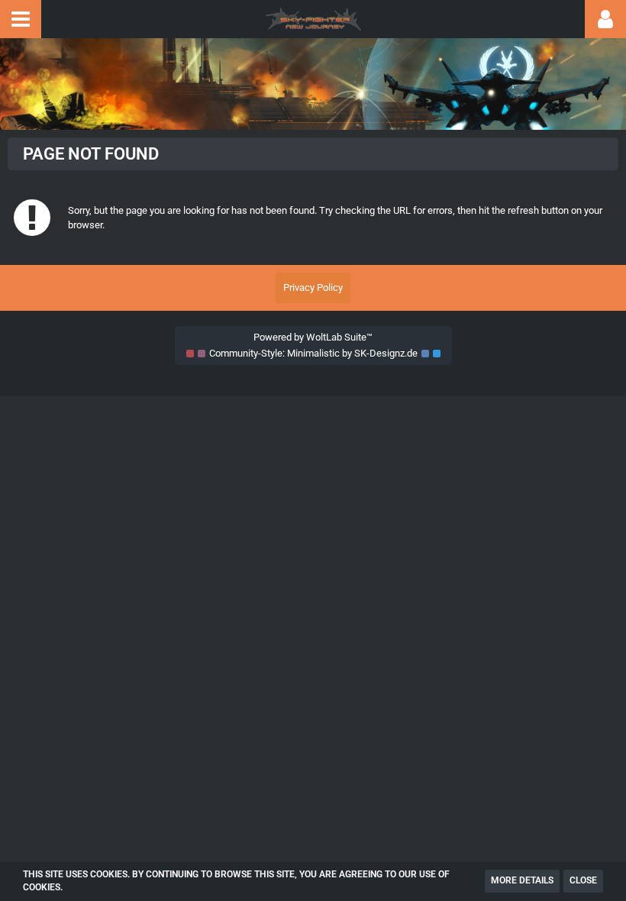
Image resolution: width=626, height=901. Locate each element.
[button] (20, 19)
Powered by (313, 337)
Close (583, 880)
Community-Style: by (313, 353)
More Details (522, 880)
